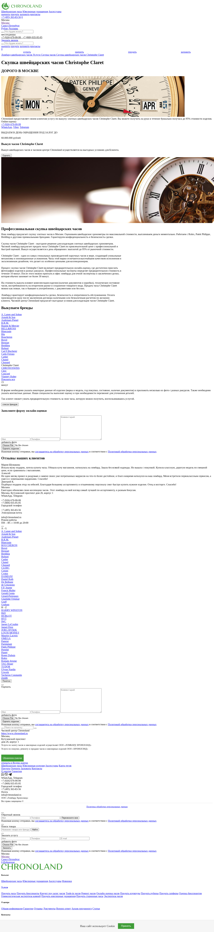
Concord (5, 373)
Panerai (5, 641)
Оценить (6, 155)
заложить (25, 14)
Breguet (5, 342)
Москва (5, 22)
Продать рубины (150, 893)
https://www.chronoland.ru (14, 733)
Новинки (67, 881)
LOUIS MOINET (10, 632)
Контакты (37, 768)
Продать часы (8, 893)
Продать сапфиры (168, 893)
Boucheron (6, 337)
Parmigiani (6, 644)
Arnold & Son (8, 317)
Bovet (4, 340)
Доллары (13, 28)
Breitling (5, 345)
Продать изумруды (130, 893)
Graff (4, 601)
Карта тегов (65, 765)
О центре (6, 771)
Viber (15, 127)
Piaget (4, 652)
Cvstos (4, 573)
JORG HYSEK (9, 630)
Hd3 (3, 613)
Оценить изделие (11, 448)
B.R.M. (5, 323)
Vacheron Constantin (11, 675)
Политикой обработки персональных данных (132, 451)
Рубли (4, 28)
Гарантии (17, 771)
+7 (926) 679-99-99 (11, 37)
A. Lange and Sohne (11, 314)
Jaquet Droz (7, 627)
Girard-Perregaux (9, 596)
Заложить (26, 768)
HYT (4, 618)
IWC (3, 621)
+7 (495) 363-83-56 (11, 17)
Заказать (7, 848)
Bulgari (5, 348)
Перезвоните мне (70, 818)
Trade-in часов (73, 893)
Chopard (5, 362)
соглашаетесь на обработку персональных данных (62, 451)
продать (15, 14)
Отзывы (38, 908)
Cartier (4, 356)
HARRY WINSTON (11, 610)
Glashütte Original (10, 599)
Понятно (6, 681)
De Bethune (7, 582)
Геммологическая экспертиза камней (21, 896)
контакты (35, 14)
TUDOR (5, 666)
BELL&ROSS (8, 328)
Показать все (8, 379)
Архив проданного (81, 908)
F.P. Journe (6, 587)
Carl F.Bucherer (9, 351)
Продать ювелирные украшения (58, 896)
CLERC (5, 568)
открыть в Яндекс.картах (14, 762)
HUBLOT (6, 615)
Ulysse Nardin (8, 669)
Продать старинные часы (89, 896)
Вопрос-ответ (63, 908)
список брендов (10, 404)
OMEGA (6, 638)
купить (27, 52)
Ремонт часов (88, 893)
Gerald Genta (8, 593)
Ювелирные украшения (35, 11)
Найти (35, 829)
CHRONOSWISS (10, 368)
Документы (49, 908)
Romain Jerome (9, 661)
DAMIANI (7, 576)
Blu (3, 334)
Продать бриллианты (28, 893)
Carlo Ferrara (7, 354)
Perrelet (5, 649)
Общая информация (12, 908)
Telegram (24, 127)
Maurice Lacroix (9, 635)
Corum (4, 570)
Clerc (4, 371)
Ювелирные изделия (34, 765)
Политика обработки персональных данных (107, 807)
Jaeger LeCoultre (9, 624)
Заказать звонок (9, 40)
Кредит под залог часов (52, 893)
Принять (126, 926)
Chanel (4, 359)
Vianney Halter (8, 376)
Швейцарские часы (11, 11)
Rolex (4, 658)
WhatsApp (6, 127)
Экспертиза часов (113, 896)
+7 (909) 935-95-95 (32, 37)
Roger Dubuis (8, 655)
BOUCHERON (9, 545)
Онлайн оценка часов (108, 893)
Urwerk (5, 672)
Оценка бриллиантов (190, 893)
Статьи (96, 908)
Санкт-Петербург (10, 25)
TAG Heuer (7, 663)
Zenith (4, 678)
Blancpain (6, 331)
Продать (5, 768)
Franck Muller (8, 590)
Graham (5, 604)
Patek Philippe (8, 647)
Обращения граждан (12, 758)
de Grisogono (8, 584)
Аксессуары (55, 11)
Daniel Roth (7, 579)
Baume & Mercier (10, 325)
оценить (5, 14)
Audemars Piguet (9, 320)
